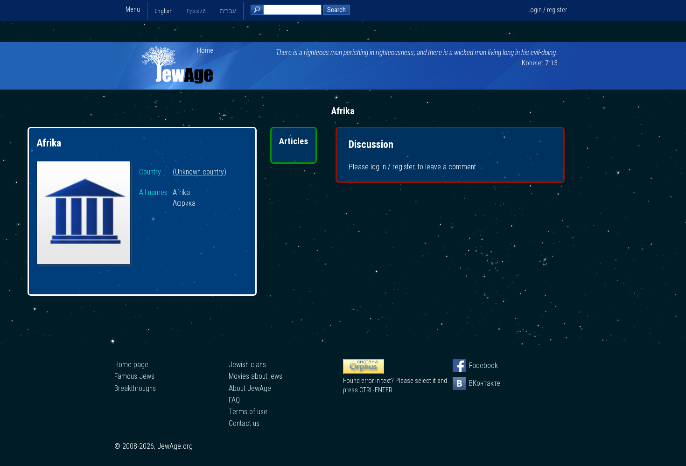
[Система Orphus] (363, 371)
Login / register (547, 10)
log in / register (392, 166)
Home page (131, 364)
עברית (228, 10)
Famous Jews (134, 376)
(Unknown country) (199, 172)
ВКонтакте (475, 383)
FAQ (234, 400)
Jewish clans (247, 364)
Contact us (244, 423)
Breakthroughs (135, 388)
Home (205, 50)
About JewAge (250, 388)
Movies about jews (255, 376)
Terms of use (248, 411)
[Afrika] (83, 214)
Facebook (475, 365)
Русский (196, 10)
